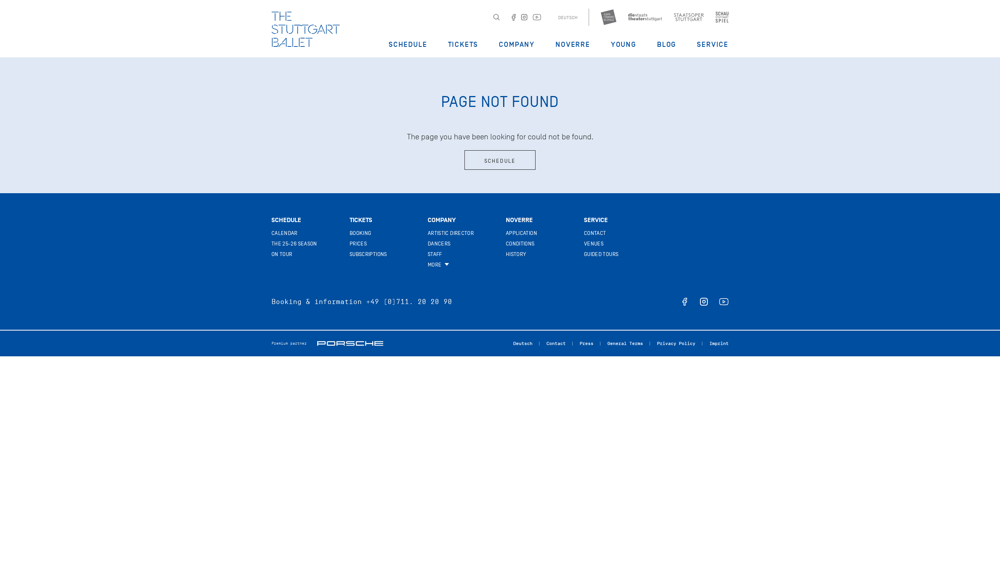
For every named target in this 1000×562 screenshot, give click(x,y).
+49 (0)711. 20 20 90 (409, 302)
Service (713, 44)
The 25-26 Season (294, 244)
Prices (358, 244)
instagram (704, 302)
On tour (281, 254)
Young (623, 44)
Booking (360, 233)
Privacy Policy (676, 343)
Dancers (439, 244)
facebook (685, 302)
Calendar (284, 233)
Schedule (408, 44)
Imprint (719, 343)
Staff (435, 254)
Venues (594, 244)
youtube (724, 302)
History (516, 254)
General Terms (625, 343)
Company (517, 44)
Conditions (520, 244)
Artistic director (451, 233)
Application (521, 233)
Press (586, 343)
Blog (666, 44)
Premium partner (289, 343)
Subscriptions (368, 254)
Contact (595, 233)
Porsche (350, 343)
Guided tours (601, 254)
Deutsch (567, 17)
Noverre (572, 44)
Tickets (463, 44)
